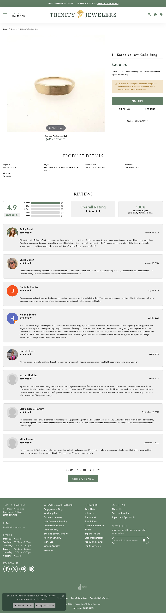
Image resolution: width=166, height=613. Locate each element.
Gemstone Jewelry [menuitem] (54, 525)
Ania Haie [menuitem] (90, 509)
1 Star (27, 215)
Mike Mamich (27, 439)
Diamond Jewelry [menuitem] (53, 517)
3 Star (27, 209)
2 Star (27, 212)
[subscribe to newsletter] (144, 540)
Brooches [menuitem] (48, 549)
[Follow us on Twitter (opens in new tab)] (14, 569)
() (62, 202)
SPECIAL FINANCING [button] (108, 3)
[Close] (162, 3)
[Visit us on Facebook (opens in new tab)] (6, 569)
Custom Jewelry (120, 513)
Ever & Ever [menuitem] (91, 521)
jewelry (14, 29)
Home (5, 29)
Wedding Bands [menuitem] (52, 513)
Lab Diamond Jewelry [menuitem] (55, 521)
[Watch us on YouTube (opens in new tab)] (22, 569)
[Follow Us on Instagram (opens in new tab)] (31, 569)
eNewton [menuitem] (89, 513)
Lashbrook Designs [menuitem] (95, 537)
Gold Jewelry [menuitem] (51, 529)
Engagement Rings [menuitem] (54, 509)
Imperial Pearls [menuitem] (92, 533)
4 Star (27, 206)
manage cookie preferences (31, 599)
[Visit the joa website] (83, 587)
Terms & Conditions (79, 598)
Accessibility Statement (99, 598)
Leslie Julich (27, 259)
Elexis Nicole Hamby (32, 408)
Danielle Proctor (29, 287)
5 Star (27, 202)
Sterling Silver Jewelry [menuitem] (56, 533)
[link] (18, 15)
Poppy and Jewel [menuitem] (94, 541)
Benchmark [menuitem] (90, 517)
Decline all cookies (23, 605)
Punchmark (88, 608)
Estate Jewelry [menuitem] (52, 545)
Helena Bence (28, 314)
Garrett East (27, 351)
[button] (149, 14)
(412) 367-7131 (55, 139)
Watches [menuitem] (48, 541)
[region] (56, 83)
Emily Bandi (26, 229)
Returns (150, 109)
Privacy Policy (47, 595)
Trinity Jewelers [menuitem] (93, 545)
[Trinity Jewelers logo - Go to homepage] (83, 15)
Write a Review (83, 478)
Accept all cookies (45, 605)
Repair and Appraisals (123, 517)
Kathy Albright (28, 375)
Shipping (124, 109)
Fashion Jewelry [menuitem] (52, 537)
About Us (117, 509)
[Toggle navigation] (5, 15)
